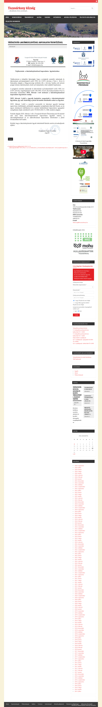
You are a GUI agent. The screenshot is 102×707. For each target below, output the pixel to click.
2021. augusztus (79, 574)
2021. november (79, 569)
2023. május (78, 538)
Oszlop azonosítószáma (79, 295)
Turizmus (47, 17)
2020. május (78, 603)
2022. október (79, 548)
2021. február (78, 586)
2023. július (78, 534)
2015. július (78, 691)
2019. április (78, 622)
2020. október (79, 593)
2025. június (78, 492)
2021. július (78, 576)
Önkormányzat (29, 17)
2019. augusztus (79, 616)
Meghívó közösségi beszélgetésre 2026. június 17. (88, 411)
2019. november (79, 611)
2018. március (79, 645)
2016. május (78, 687)
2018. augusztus (79, 636)
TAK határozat (77, 359)
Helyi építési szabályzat (79, 337)
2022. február (78, 563)
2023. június (78, 536)
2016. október (79, 678)
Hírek (7, 17)
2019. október (79, 613)
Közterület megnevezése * (79, 284)
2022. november (79, 546)
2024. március (79, 519)
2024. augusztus (79, 509)
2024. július (78, 511)
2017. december (79, 651)
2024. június (78, 513)
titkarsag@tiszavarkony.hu (80, 222)
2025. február (78, 500)
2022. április (78, 559)
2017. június (78, 662)
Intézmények (57, 17)
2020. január (78, 609)
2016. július (78, 683)
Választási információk (13, 21)
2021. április (78, 582)
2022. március (79, 561)
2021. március (79, 584)
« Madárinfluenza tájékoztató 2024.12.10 (19, 146)
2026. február (78, 477)
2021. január (78, 588)
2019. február (78, 626)
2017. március (79, 668)
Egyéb (76, 371)
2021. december (79, 567)
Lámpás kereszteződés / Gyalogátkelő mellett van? (82, 307)
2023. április (78, 540)
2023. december (79, 525)
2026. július (78, 467)
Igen (76, 311)
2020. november (79, 592)
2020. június (78, 601)
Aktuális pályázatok (70, 17)
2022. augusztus (79, 551)
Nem (80, 311)
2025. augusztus (79, 488)
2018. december (79, 628)
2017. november (79, 653)
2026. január (78, 479)
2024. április (78, 517)
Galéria (39, 17)
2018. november (79, 630)
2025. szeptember (80, 486)
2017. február (78, 670)
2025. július (78, 490)
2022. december (79, 544)
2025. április (78, 496)
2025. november (79, 483)
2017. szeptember (80, 657)
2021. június (78, 578)
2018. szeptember (80, 634)
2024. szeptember (80, 507)
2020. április (78, 605)
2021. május (78, 580)
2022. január (78, 565)
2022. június (78, 555)
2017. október (79, 655)
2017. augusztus (79, 659)
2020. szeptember (80, 595)
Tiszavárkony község (21, 8)
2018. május (78, 641)
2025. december (79, 481)
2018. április (78, 643)
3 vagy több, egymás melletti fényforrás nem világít (81, 303)
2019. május (78, 620)
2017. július (78, 660)
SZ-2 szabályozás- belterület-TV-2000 (83, 343)
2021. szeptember (80, 572)
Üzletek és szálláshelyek (87, 17)
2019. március (79, 624)
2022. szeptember (80, 549)
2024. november (79, 504)
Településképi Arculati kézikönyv (82, 357)
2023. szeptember (80, 530)
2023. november (79, 527)
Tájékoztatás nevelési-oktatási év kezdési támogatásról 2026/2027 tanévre (77, 393)
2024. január (78, 523)
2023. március (79, 542)
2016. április (78, 689)
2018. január (78, 649)
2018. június (78, 639)
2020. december (79, 590)
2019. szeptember (80, 615)
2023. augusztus (79, 532)
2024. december (79, 502)
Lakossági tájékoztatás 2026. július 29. (88, 398)
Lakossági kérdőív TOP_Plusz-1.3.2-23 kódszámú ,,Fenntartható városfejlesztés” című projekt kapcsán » (38, 147)
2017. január (78, 672)
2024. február (78, 521)
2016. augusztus (79, 681)
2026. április (78, 473)
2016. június (78, 685)
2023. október (79, 528)
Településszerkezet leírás (80, 328)
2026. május (78, 471)
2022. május (78, 557)
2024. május (78, 515)
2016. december (79, 674)
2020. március (79, 607)
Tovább (76, 315)
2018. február (78, 647)
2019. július (78, 618)
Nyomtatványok (17, 17)
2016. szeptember (80, 680)
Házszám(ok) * (76, 290)
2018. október (79, 632)
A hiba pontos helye (78, 282)
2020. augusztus (79, 597)
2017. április (78, 666)
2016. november (79, 676)
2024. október (79, 505)
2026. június (78, 469)
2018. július (78, 637)
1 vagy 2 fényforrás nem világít (82, 300)
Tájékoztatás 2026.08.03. (88, 388)
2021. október (79, 571)
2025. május (78, 494)
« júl (74, 454)
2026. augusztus (79, 465)
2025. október (79, 484)
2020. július (78, 599)
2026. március (79, 475)
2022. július (78, 553)
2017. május (78, 664)
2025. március (79, 498)
